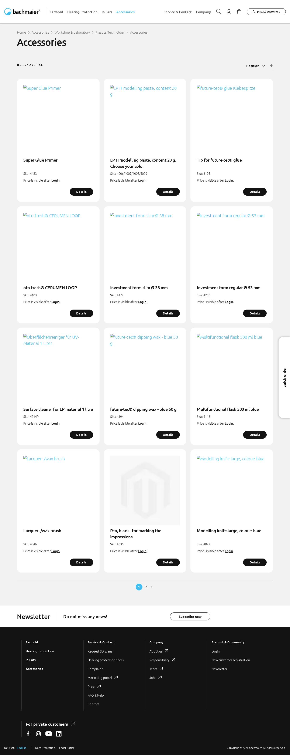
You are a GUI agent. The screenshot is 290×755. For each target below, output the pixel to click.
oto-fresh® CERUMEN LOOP (50, 287)
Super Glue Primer (40, 160)
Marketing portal (100, 677)
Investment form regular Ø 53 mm (228, 287)
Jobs (152, 677)
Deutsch (9, 748)
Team (153, 669)
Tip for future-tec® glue (219, 160)
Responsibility (159, 660)
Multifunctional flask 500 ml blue (228, 409)
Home (21, 32)
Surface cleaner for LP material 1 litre (58, 409)
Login (55, 180)
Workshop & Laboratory (72, 32)
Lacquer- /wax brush (42, 530)
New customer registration (230, 660)
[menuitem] (56, 12)
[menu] (130, 11)
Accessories (40, 32)
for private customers (266, 11)
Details (81, 191)
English (22, 748)
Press (91, 686)
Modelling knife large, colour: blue (229, 530)
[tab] (114, 675)
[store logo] (25, 11)
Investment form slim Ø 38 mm (139, 287)
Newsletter (219, 669)
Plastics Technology (110, 32)
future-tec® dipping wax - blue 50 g (143, 409)
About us (155, 651)
